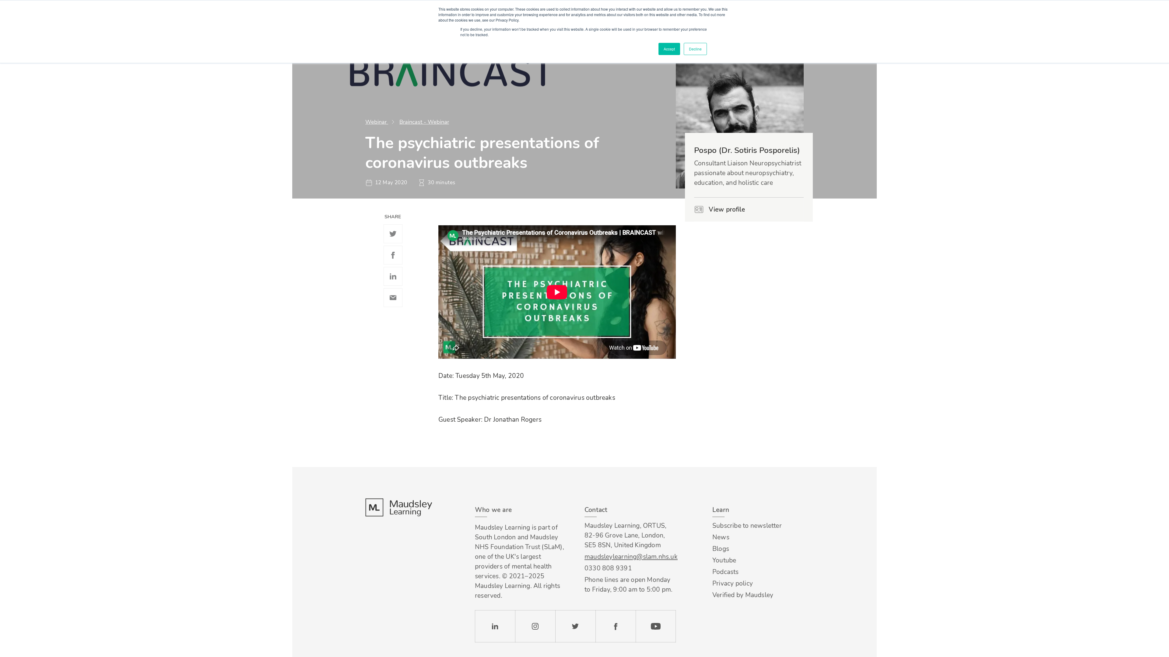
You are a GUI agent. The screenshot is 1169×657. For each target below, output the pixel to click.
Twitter (393, 234)
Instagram (535, 626)
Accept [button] (669, 48)
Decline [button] (695, 48)
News (720, 537)
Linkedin (393, 276)
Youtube (724, 560)
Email (393, 298)
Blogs (720, 549)
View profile (727, 209)
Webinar (376, 122)
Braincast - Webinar (424, 122)
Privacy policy (732, 583)
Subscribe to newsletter (747, 525)
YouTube (656, 626)
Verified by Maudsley (742, 595)
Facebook (393, 255)
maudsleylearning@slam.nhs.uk (630, 556)
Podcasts (725, 572)
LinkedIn (495, 626)
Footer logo (398, 507)
